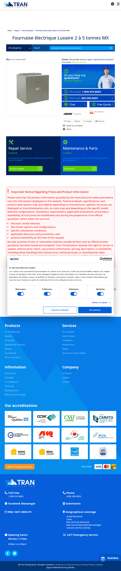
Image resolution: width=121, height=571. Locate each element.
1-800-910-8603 (15, 496)
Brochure (98, 111)
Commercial (10, 353)
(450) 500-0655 (73, 496)
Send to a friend (74, 125)
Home (9, 31)
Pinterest (100, 121)
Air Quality (9, 340)
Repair (17, 31)
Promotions (10, 373)
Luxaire (67, 62)
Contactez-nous (72, 564)
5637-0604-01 (19, 512)
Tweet (68, 121)
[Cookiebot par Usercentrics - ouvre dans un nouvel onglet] (101, 259)
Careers (66, 377)
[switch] (47, 294)
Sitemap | (60, 564)
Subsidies (9, 377)
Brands (8, 348)
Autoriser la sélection (60, 310)
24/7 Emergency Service (21, 466)
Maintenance (68, 344)
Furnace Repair (27, 31)
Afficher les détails (99, 303)
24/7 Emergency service (82, 534)
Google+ (89, 121)
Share (78, 121)
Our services (68, 331)
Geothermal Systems (15, 344)
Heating (8, 336)
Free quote (69, 168)
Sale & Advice (68, 336)
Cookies (99, 564)
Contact (66, 381)
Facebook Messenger (21, 503)
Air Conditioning (12, 331)
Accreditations (11, 381)
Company (66, 373)
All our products (13, 357)
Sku (8, 59)
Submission (73, 503)
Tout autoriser (95, 310)
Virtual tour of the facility (74, 353)
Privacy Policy (88, 564)
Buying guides (11, 390)
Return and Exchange (15, 394)
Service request (17, 168)
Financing (9, 386)
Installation (67, 340)
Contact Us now (79, 62)
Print (68, 129)
